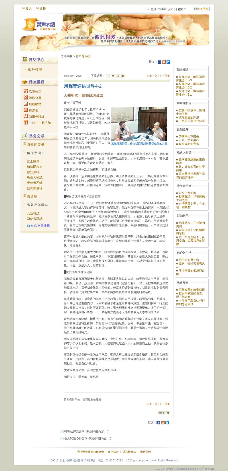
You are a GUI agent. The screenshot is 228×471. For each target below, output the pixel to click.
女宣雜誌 (33, 213)
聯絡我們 (145, 451)
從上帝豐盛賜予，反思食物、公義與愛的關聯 (190, 240)
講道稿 (32, 196)
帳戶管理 (35, 69)
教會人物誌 (35, 177)
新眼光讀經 (36, 116)
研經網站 (34, 104)
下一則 (163, 75)
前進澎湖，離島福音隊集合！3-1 (190, 92)
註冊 (43, 8)
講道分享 (34, 91)
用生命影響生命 (188, 259)
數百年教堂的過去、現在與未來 (190, 295)
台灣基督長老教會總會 (90, 451)
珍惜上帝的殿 (187, 193)
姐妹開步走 (35, 167)
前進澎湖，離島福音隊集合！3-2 (190, 85)
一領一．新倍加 (39, 123)
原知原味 (33, 172)
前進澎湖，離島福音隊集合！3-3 (190, 78)
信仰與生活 (35, 188)
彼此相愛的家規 (188, 117)
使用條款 (113, 451)
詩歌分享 (34, 98)
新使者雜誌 (35, 218)
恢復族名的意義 (188, 144)
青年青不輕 (35, 183)
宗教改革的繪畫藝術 (191, 289)
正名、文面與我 (188, 140)
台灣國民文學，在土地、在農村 (190, 205)
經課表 (33, 110)
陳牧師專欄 (36, 144)
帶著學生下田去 (188, 136)
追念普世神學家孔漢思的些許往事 (190, 175)
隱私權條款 (129, 451)
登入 (29, 8)
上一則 (153, 75)
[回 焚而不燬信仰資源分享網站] (201, 8)
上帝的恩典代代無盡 (191, 121)
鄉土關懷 (33, 161)
